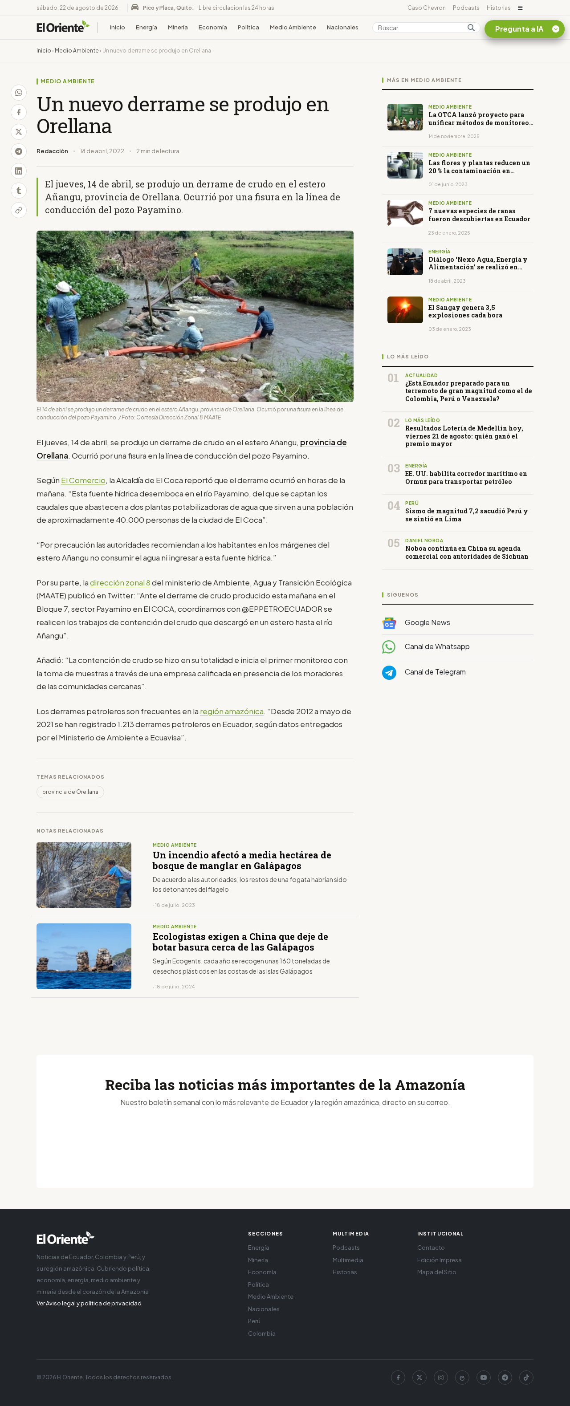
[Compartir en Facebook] (19, 112)
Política (248, 27)
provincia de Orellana (70, 791)
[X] (419, 1377)
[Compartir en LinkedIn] (19, 171)
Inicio (117, 27)
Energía (146, 27)
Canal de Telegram (434, 671)
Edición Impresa (439, 1260)
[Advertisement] (457, 776)
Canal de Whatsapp (436, 646)
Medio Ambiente (293, 27)
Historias (499, 7)
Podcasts (466, 7)
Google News (426, 622)
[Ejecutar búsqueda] (471, 27)
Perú (254, 1321)
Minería (178, 27)
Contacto (431, 1247)
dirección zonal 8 (120, 582)
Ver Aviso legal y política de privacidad (89, 1303)
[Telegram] (505, 1377)
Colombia (262, 1333)
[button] (520, 8)
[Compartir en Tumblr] (19, 191)
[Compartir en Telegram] (19, 151)
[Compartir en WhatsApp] (19, 93)
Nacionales (342, 27)
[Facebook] (398, 1377)
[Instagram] (441, 1377)
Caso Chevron (426, 7)
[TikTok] (526, 1377)
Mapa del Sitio (436, 1272)
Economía (213, 27)
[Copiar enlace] (19, 210)
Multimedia (348, 1260)
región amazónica (232, 711)
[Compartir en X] (19, 132)
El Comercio (83, 480)
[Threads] (462, 1377)
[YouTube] (483, 1377)
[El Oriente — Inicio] (63, 28)
